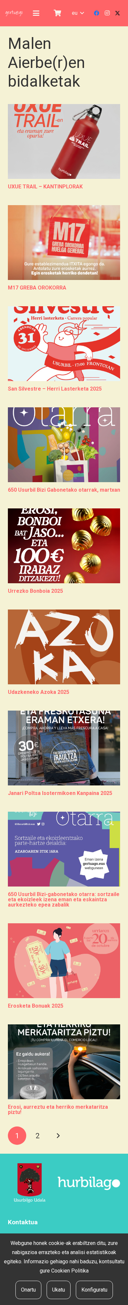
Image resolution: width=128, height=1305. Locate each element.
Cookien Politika (70, 1271)
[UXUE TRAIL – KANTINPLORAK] (64, 141)
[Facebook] (96, 13)
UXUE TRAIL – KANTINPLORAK (45, 186)
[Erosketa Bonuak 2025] (64, 960)
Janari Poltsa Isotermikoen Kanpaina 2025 (60, 793)
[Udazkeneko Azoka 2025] (64, 647)
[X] (117, 13)
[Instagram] (107, 13)
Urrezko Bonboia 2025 (35, 591)
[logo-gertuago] (14, 13)
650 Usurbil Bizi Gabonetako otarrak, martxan (64, 490)
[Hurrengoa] (58, 1135)
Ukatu (58, 1290)
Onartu (28, 1290)
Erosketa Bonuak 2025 (35, 1006)
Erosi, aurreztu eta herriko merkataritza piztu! (58, 1109)
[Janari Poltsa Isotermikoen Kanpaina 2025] (64, 748)
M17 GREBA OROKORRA (37, 288)
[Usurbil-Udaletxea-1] (30, 1183)
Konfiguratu (94, 1290)
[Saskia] (57, 13)
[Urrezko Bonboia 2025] (64, 545)
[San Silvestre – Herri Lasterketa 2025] (64, 343)
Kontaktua (23, 1222)
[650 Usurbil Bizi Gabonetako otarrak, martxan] (64, 444)
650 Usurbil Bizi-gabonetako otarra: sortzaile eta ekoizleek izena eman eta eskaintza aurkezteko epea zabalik (63, 899)
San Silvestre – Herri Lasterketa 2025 (55, 389)
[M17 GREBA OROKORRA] (64, 242)
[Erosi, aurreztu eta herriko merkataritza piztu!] (64, 1061)
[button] (36, 13)
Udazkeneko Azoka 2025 (38, 692)
